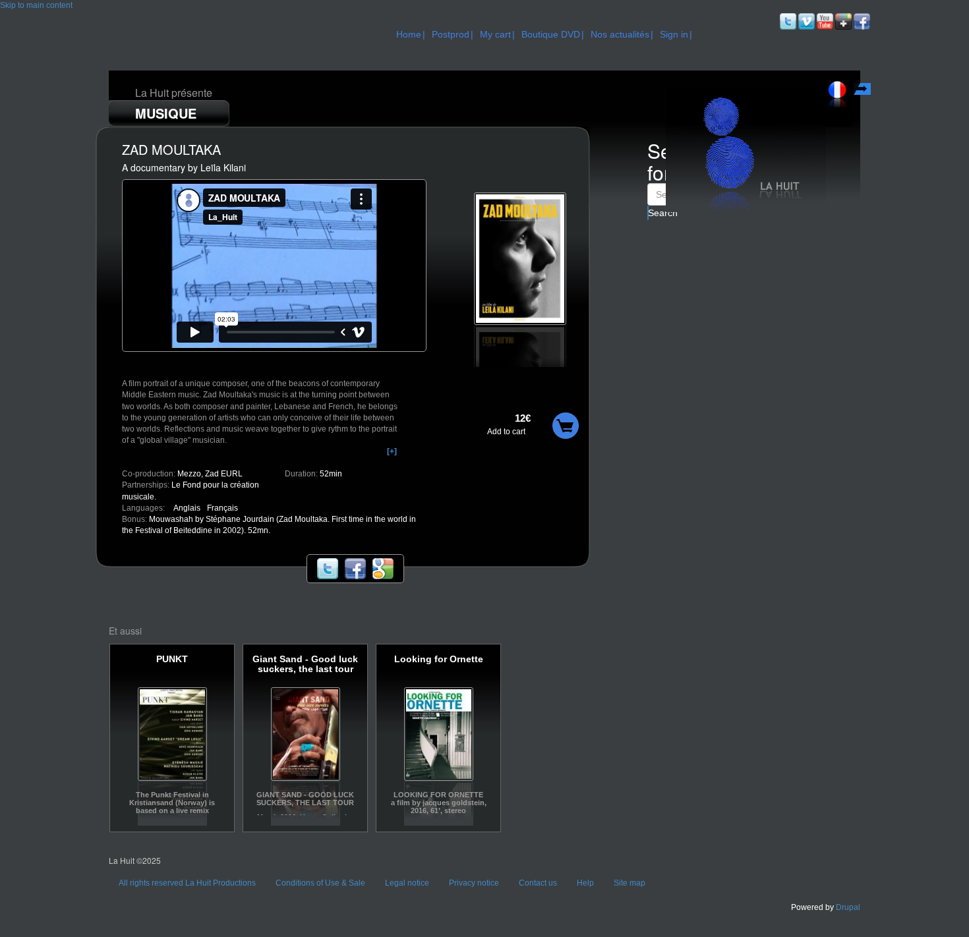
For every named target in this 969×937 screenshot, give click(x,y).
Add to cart (506, 431)
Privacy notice (474, 883)
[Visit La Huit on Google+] (842, 21)
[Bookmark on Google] (383, 568)
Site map (629, 883)
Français (863, 91)
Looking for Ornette (438, 659)
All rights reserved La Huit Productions (187, 883)
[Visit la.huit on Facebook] (861, 21)
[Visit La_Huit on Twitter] (787, 21)
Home (408, 34)
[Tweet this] (327, 568)
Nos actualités (620, 34)
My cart (495, 34)
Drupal (848, 907)
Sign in (674, 34)
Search (648, 213)
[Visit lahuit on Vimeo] (805, 21)
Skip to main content (36, 5)
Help (585, 883)
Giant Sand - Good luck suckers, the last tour (305, 664)
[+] (392, 451)
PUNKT (172, 659)
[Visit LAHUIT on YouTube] (824, 21)
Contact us (538, 883)
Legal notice (407, 883)
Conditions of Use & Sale (320, 883)
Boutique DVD (550, 34)
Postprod (450, 34)
